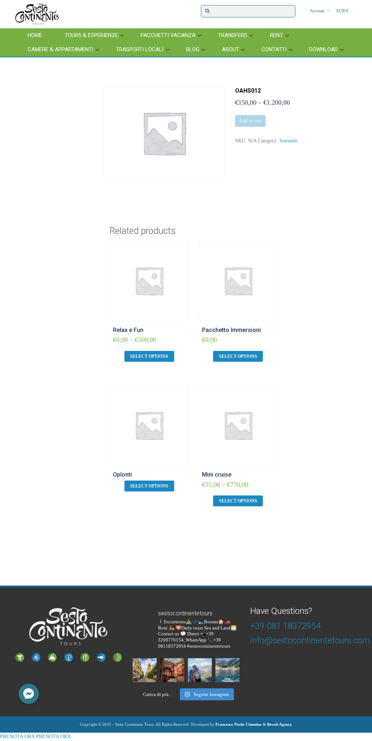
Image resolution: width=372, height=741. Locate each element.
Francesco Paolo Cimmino (238, 724)
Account (317, 10)
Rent (276, 35)
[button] (29, 694)
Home (35, 35)
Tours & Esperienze (91, 35)
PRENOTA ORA (17, 736)
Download (323, 49)
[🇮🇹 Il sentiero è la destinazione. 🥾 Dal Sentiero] (200, 670)
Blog (192, 49)
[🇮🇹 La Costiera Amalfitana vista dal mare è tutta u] (227, 670)
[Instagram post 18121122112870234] (172, 670)
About (230, 49)
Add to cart (250, 121)
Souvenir (288, 140)
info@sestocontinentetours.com (310, 640)
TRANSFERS (232, 35)
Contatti (274, 49)
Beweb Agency (279, 724)
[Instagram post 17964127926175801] (145, 670)
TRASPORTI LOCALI (139, 49)
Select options (149, 356)
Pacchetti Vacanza (168, 35)
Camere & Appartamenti (60, 49)
